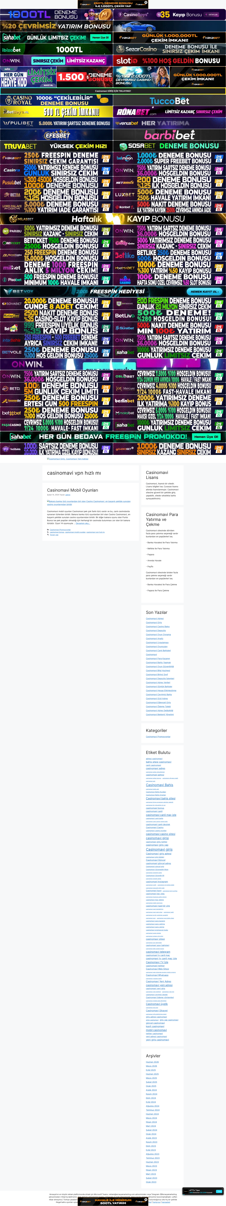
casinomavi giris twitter (156, 842)
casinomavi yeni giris (155, 988)
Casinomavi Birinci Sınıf (157, 674)
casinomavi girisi (157, 838)
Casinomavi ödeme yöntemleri (160, 997)
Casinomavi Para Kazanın (158, 658)
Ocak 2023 (151, 1182)
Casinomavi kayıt (153, 890)
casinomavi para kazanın (155, 921)
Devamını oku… (83, 523)
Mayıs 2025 (151, 1078)
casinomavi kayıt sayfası (170, 891)
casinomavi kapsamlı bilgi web (155, 888)
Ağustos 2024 (152, 1106)
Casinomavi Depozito (156, 630)
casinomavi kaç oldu (155, 894)
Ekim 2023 (151, 1146)
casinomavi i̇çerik (151, 885)
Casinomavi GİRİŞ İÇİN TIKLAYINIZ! (113, 91)
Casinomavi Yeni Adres (158, 981)
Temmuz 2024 (153, 1110)
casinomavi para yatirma (155, 924)
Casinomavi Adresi (155, 618)
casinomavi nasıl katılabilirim (154, 909)
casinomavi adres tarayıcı (153, 778)
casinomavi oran (151, 918)
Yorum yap (54, 535)
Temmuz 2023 (153, 1158)
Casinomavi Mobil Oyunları (72, 490)
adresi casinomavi (154, 758)
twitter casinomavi (154, 1033)
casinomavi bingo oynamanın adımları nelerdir (159, 802)
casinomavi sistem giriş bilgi (154, 936)
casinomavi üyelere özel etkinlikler (156, 1001)
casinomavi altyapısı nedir (170, 778)
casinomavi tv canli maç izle (161, 958)
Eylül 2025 (151, 1070)
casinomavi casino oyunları (156, 831)
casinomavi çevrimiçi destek (157, 995)
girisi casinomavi (152, 1020)
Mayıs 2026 (151, 1066)
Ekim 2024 (151, 1098)
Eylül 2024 (151, 1102)
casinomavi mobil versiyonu (154, 903)
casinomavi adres (155, 768)
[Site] (56, 158)
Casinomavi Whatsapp (157, 975)
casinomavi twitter (155, 965)
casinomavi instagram (157, 881)
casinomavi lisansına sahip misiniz (156, 897)
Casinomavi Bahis (159, 785)
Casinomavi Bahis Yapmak (158, 662)
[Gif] (113, 218)
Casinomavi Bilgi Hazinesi (158, 670)
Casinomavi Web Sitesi (157, 969)
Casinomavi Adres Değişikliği (159, 710)
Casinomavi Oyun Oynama (158, 634)
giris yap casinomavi (169, 1020)
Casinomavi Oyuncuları (156, 646)
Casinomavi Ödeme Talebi (158, 706)
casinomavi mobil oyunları (75, 532)
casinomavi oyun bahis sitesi (165, 918)
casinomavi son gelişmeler (154, 942)
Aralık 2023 (151, 1138)
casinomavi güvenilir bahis (154, 872)
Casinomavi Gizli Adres (157, 698)
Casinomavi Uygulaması (157, 642)
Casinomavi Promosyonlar (60, 530)
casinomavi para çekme (155, 927)
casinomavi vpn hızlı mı (95, 532)
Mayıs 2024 (151, 1118)
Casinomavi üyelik (157, 1003)
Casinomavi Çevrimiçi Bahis (159, 694)
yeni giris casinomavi (157, 1039)
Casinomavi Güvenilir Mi (155, 876)
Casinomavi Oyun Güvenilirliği (160, 666)
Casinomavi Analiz (154, 638)
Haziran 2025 (152, 1074)
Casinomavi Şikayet (157, 1010)
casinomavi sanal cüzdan (153, 933)
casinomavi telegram (158, 951)
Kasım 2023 (151, 1142)
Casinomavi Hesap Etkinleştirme (161, 690)
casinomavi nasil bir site (158, 905)
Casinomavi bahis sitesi (160, 798)
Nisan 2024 (151, 1122)
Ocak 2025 (151, 1086)
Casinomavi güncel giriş (155, 866)
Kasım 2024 (151, 1094)
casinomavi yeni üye (168, 991)
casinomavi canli (154, 811)
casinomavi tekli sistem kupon (155, 948)
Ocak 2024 (151, 1134)
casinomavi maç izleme (155, 900)
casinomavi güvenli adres (153, 878)
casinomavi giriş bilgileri (155, 857)
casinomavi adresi (155, 774)
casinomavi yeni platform (153, 991)
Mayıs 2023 (151, 1166)
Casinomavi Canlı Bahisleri (158, 650)
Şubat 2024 (151, 1130)
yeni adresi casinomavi (156, 1036)
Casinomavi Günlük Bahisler (159, 686)
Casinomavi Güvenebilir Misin (157, 870)
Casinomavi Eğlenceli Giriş (158, 702)
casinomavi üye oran (152, 1007)
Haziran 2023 (152, 1162)
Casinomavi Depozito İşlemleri (160, 678)
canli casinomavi (153, 765)
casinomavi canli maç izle (161, 814)
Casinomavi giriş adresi (158, 853)
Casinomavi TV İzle (157, 962)
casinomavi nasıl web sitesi (154, 912)
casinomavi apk (150, 781)
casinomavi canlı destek (158, 824)
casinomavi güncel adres (158, 863)
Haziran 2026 (152, 1062)
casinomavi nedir (169, 912)
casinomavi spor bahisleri (157, 945)
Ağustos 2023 (152, 1154)
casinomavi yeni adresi (159, 985)
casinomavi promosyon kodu (157, 930)
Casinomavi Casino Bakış (158, 626)
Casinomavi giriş (159, 849)
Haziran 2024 (152, 1114)
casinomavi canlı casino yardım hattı (157, 821)
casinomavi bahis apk (152, 789)
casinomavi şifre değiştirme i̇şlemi (156, 1014)
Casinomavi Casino (154, 827)
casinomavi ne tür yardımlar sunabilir (157, 915)
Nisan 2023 (151, 1170)
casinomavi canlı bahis (154, 818)
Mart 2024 (151, 1126)
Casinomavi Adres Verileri (158, 682)
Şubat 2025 (151, 1082)
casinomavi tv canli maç (158, 955)
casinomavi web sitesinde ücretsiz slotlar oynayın (161, 972)
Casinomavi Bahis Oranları (156, 795)
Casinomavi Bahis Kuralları (156, 792)
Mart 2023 (151, 1174)
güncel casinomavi (155, 1023)
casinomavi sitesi (155, 939)
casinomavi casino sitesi (160, 833)
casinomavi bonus (57, 532)
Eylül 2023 (151, 1150)
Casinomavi (151, 654)
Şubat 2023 (151, 1178)
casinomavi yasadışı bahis (154, 978)
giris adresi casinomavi (156, 1017)
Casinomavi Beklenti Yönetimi (160, 714)
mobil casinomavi (156, 1030)
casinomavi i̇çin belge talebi (165, 885)
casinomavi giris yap (157, 845)
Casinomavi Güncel (155, 860)
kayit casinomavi (155, 1026)
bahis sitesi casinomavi (158, 762)
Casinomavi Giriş (154, 622)
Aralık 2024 (151, 1090)
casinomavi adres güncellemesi (155, 772)
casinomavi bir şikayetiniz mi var (155, 805)
